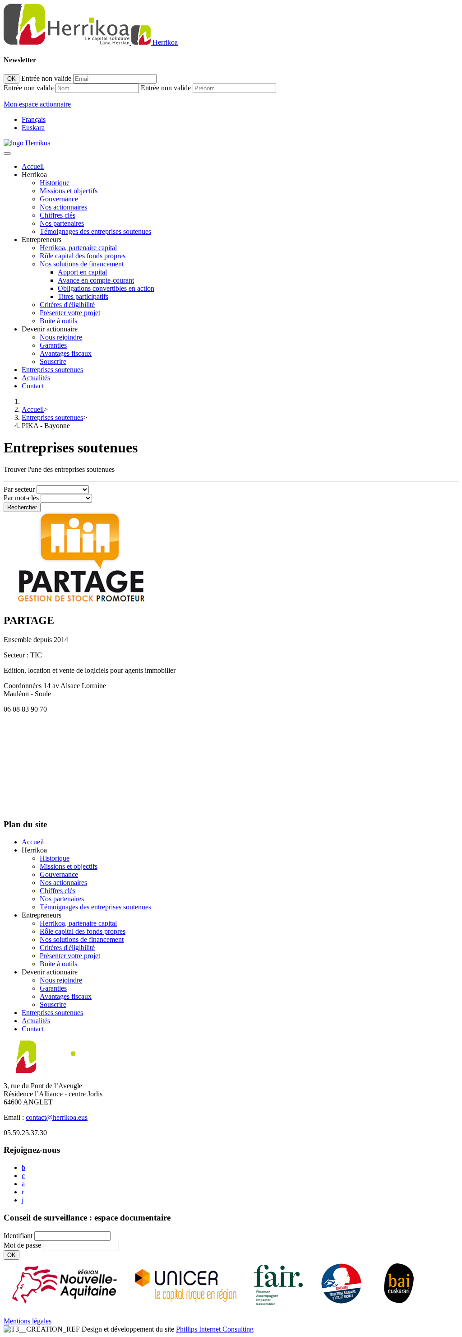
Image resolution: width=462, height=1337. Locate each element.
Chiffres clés (57, 215)
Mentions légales (27, 1321)
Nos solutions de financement (82, 264)
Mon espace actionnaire (37, 104)
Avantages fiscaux (66, 353)
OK (11, 78)
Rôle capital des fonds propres (82, 256)
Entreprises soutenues (52, 369)
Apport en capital (82, 272)
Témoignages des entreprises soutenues (95, 231)
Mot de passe (22, 1245)
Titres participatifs (83, 296)
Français (34, 119)
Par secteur (19, 489)
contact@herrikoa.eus (57, 1117)
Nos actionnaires (63, 207)
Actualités (36, 378)
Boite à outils (58, 321)
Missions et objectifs (68, 191)
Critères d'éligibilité (67, 304)
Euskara (33, 127)
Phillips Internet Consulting (215, 1329)
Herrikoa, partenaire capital (78, 248)
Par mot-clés (21, 498)
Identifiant (18, 1235)
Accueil (33, 166)
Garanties (53, 345)
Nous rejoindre (61, 337)
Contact (33, 386)
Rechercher (22, 507)
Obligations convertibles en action (106, 288)
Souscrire (53, 361)
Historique (54, 182)
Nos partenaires (62, 223)
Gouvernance (59, 199)
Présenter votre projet (70, 313)
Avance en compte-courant (96, 280)
